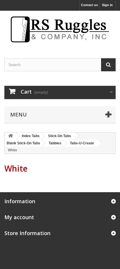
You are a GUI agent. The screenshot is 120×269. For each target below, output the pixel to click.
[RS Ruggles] (60, 29)
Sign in (107, 5)
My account (19, 217)
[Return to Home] (10, 136)
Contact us (89, 5)
